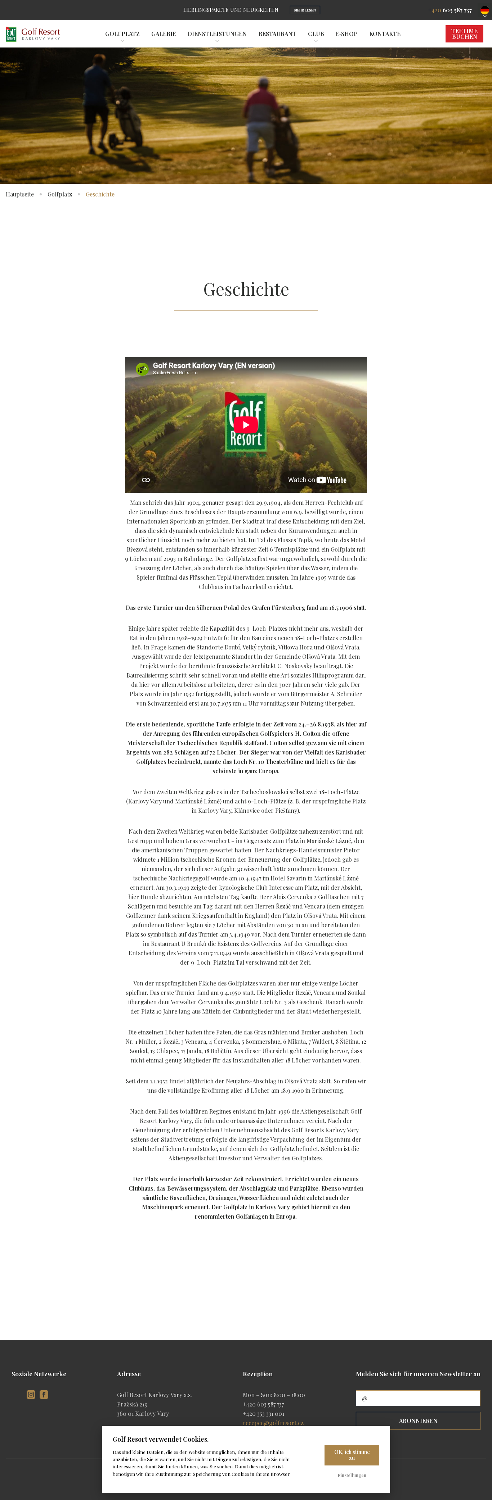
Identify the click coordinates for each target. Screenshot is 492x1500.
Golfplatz (122, 33)
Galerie (163, 33)
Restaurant (277, 33)
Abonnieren (418, 1420)
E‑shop (347, 33)
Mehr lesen (305, 10)
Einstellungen (352, 1475)
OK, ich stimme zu (352, 1455)
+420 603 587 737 (263, 1404)
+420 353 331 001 (263, 1413)
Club (316, 33)
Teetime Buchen (464, 33)
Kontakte (385, 33)
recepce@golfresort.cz (273, 1423)
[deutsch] (484, 10)
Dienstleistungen (217, 33)
